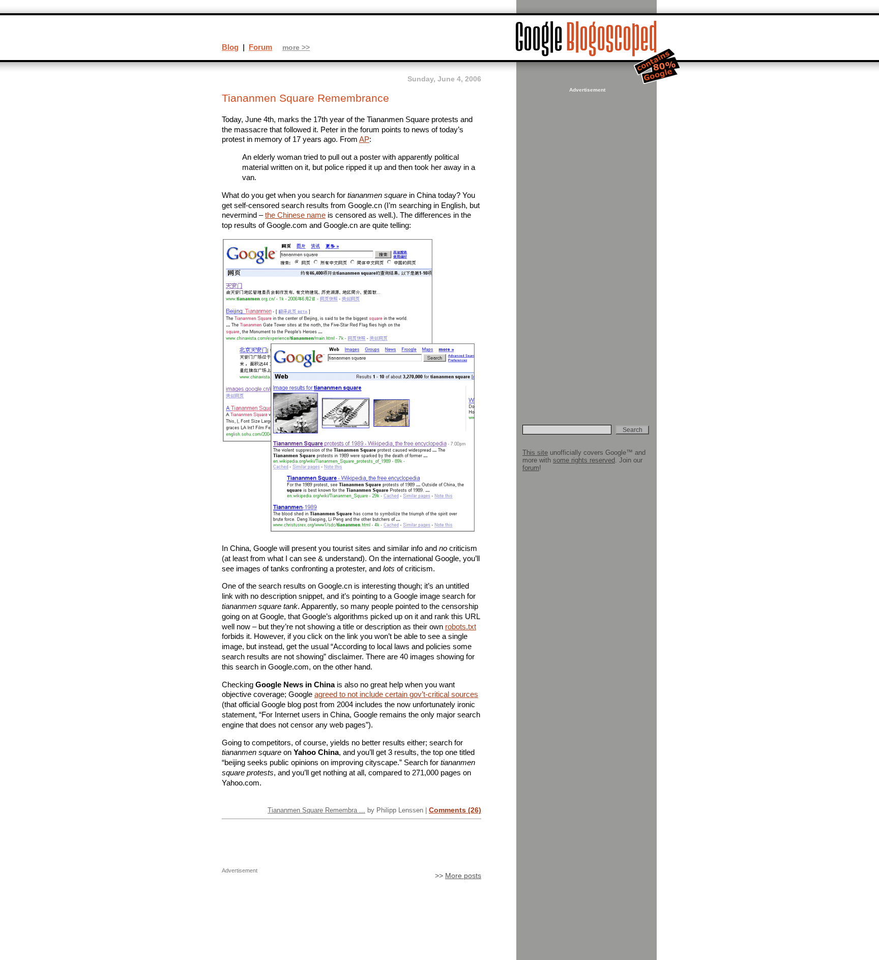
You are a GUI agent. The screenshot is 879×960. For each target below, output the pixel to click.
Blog (230, 47)
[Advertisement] (586, 247)
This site (535, 452)
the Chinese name (295, 215)
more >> (296, 47)
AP (364, 139)
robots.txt (460, 626)
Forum (260, 47)
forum (530, 468)
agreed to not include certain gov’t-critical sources (396, 694)
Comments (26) (455, 810)
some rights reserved (584, 460)
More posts (463, 876)
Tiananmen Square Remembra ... (316, 810)
